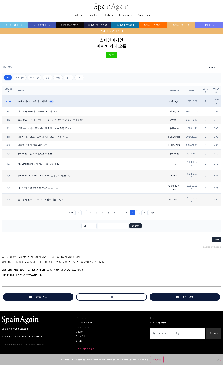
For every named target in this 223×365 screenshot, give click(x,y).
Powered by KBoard (211, 247)
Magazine (81, 318)
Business (124, 15)
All (7, 77)
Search (135, 225)
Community (144, 15)
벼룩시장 (34, 77)
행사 (68, 77)
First (71, 212)
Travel (91, 15)
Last (152, 212)
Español (80, 336)
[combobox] (177, 333)
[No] (218, 359)
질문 (47, 77)
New (216, 239)
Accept (157, 359)
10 (139, 212)
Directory (81, 327)
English (80, 331)
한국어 (80, 340)
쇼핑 (58, 77)
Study (107, 15)
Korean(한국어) (158, 322)
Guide (76, 15)
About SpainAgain (85, 348)
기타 (79, 77)
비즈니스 (19, 77)
